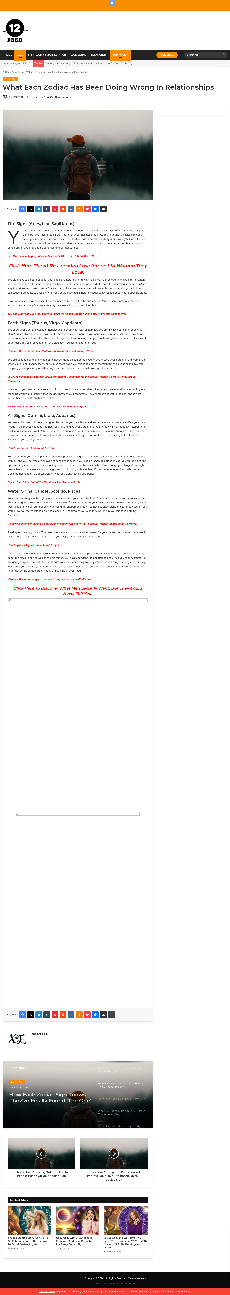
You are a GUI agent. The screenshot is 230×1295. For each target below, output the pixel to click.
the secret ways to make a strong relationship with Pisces (54, 579)
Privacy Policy (128, 1283)
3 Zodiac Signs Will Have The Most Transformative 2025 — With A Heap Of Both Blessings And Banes (99, 63)
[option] (78, 1094)
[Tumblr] (46, 209)
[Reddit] (63, 209)
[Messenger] (95, 209)
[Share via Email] (103, 209)
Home (8, 54)
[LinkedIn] (38, 209)
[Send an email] (22, 97)
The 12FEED (14, 97)
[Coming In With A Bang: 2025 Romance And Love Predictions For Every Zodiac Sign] (77, 1220)
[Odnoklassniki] (79, 209)
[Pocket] (87, 209)
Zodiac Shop (167, 55)
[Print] (111, 1014)
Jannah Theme (47, 1291)
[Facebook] (22, 209)
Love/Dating (78, 54)
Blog (20, 54)
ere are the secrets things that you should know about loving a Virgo (52, 351)
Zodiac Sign (120, 54)
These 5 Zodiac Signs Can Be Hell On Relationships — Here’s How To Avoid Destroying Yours (28, 1241)
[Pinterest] (55, 209)
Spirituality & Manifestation (47, 54)
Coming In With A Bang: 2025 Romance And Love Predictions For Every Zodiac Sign (76, 1241)
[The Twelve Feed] (15, 30)
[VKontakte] (71, 209)
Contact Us (113, 1283)
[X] (30, 209)
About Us (100, 1283)
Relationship (99, 54)
